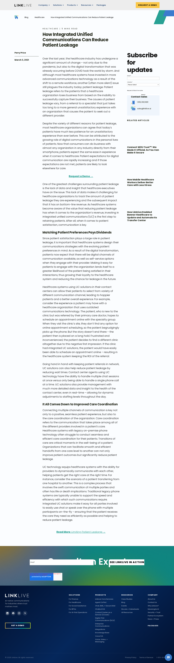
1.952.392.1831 (142, 102)
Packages (101, 5)
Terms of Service (146, 657)
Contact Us (152, 602)
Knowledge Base (102, 633)
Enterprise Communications (102, 625)
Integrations (100, 629)
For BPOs (72, 609)
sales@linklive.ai (144, 108)
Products (100, 595)
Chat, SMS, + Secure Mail (105, 606)
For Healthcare (75, 602)
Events (124, 606)
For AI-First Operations (78, 612)
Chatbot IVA (100, 609)
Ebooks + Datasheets (130, 609)
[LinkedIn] (7, 613)
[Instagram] (19, 613)
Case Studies (126, 599)
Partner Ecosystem (155, 616)
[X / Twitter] (25, 613)
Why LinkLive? (153, 606)
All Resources (127, 612)
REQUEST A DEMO (147, 5)
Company (153, 595)
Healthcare (39, 17)
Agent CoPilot (100, 602)
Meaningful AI (153, 609)
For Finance (73, 599)
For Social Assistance (77, 606)
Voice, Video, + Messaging (101, 640)
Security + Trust (154, 612)
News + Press (153, 619)
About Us (151, 599)
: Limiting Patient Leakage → (80, 532)
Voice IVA (99, 636)
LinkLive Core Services (104, 599)
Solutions (74, 595)
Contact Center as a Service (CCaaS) (103, 613)
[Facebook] (13, 613)
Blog (26, 17)
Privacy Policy (130, 657)
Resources (86, 5)
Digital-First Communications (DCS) (105, 619)
